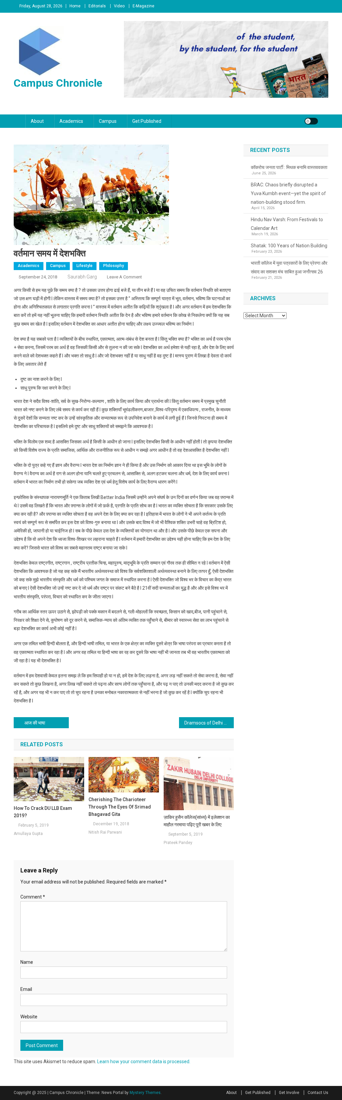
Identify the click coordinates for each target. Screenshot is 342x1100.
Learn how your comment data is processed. (143, 1061)
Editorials (97, 6)
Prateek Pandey (178, 842)
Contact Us (318, 1092)
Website (28, 1016)
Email (26, 989)
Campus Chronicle (58, 83)
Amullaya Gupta (28, 833)
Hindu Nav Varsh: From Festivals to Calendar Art (287, 224)
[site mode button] (311, 121)
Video (119, 6)
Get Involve (289, 1092)
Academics (71, 121)
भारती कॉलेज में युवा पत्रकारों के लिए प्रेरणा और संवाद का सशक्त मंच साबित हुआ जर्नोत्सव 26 (289, 267)
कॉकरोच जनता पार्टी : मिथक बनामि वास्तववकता (289, 167)
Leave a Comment (124, 276)
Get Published (146, 121)
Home (74, 6)
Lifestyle (84, 265)
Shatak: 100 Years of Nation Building (289, 245)
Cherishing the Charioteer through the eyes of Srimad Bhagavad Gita (120, 807)
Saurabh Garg (82, 276)
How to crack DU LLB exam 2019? (43, 812)
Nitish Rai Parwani (105, 832)
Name (26, 962)
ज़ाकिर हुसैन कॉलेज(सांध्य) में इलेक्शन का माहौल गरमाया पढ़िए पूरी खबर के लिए (197, 821)
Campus (108, 121)
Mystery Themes (145, 1092)
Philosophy (113, 265)
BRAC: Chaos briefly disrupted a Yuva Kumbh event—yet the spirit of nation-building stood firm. (288, 193)
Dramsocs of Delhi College (209, 723)
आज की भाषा (34, 723)
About (37, 121)
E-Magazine (143, 6)
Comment (32, 897)
